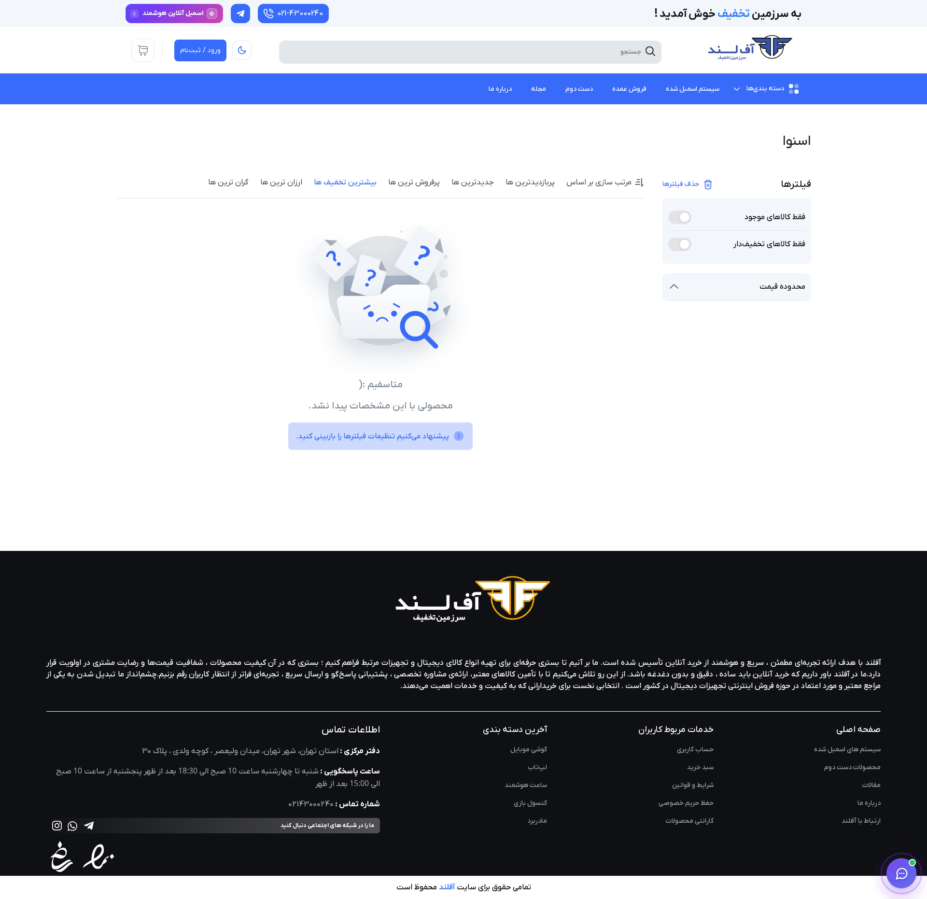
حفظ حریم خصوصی (686, 803)
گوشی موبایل (528, 749)
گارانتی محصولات (690, 821)
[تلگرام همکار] (240, 13)
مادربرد (537, 821)
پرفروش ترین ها (414, 182)
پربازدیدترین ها (530, 182)
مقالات (871, 785)
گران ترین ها (228, 182)
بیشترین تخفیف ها (345, 182)
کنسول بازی (530, 803)
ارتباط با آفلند (861, 821)
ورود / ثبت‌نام (200, 50)
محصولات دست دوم (852, 767)
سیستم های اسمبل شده (847, 749)
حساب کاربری (695, 749)
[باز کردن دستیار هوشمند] (901, 873)
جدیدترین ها (472, 182)
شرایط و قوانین (693, 785)
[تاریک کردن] (242, 50)
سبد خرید (700, 767)
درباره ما (869, 803)
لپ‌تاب (537, 767)
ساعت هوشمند (526, 785)
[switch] (679, 217)
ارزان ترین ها (281, 182)
